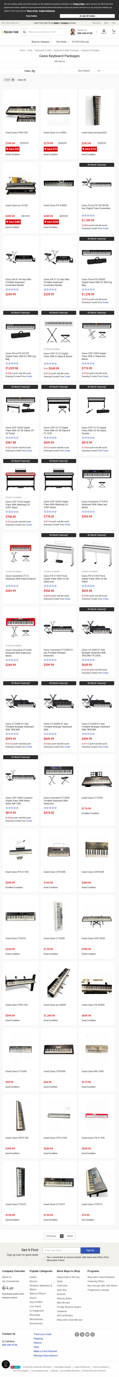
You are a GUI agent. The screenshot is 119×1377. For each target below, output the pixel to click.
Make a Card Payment (45, 1351)
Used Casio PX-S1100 (17, 872)
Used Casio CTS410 (16, 938)
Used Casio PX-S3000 (55, 205)
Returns (38, 1342)
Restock (61, 1294)
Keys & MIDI (36, 1302)
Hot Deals (61, 41)
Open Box (62, 1290)
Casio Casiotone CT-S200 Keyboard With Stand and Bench (18, 653)
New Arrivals (63, 1302)
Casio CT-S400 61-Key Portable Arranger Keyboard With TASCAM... (20, 726)
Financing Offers (96, 1281)
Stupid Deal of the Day (68, 1277)
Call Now (9, 1343)
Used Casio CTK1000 (54, 872)
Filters (27, 71)
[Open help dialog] (6, 1364)
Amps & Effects (38, 1293)
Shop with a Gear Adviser (69, 1319)
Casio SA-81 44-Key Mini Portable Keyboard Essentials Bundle (18, 282)
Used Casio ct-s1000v (55, 132)
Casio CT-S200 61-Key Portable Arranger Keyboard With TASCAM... (96, 726)
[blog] (13, 1288)
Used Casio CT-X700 (92, 797)
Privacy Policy (79, 4)
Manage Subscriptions (46, 1355)
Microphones (36, 1319)
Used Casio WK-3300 (93, 1071)
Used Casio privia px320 (94, 132)
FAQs (36, 1347)
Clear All (22, 79)
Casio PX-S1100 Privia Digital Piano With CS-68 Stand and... (56, 579)
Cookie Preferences (47, 11)
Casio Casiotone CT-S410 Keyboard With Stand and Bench (95, 504)
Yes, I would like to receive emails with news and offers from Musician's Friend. (78, 1259)
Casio (29, 50)
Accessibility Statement (70, 1371)
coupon (64, 23)
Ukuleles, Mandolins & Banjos (41, 1287)
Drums (33, 1298)
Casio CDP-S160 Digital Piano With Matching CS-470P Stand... (18, 504)
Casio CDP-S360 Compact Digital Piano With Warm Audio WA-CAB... (19, 800)
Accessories (36, 1323)
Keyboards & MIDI (43, 50)
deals (56, 23)
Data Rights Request (62, 1367)
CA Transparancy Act (39, 1371)
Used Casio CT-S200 (54, 938)
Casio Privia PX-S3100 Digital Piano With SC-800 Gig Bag (21, 356)
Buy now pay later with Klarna (102, 1285)
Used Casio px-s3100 (17, 205)
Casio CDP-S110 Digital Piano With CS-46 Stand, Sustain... (94, 430)
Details (105, 228)
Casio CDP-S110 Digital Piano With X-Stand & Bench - (59, 355)
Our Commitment (10, 1281)
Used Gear (62, 1285)
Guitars (33, 1277)
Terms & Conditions (100, 1367)
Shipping (38, 1338)
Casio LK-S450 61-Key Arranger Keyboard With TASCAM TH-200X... (94, 652)
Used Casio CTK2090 (54, 1071)
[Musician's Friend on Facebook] (77, 1334)
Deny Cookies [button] (31, 16)
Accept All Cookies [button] (87, 16)
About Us (6, 1277)
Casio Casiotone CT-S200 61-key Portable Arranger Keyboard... (59, 652)
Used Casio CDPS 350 (17, 1137)
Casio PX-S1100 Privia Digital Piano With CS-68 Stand (94, 579)
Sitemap (54, 1371)
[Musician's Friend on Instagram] (92, 1334)
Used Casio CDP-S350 (93, 938)
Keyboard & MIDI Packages (66, 50)
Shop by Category (40, 41)
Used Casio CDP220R (93, 872)
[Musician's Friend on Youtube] (87, 1334)
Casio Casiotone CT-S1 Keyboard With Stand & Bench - (21, 579)
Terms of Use (32, 11)
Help (114, 23)
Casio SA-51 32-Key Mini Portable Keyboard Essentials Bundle (56, 282)
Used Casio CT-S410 (54, 1204)
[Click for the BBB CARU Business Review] (15, 1367)
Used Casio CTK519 (92, 1204)
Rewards (97, 23)
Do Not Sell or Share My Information (37, 1367)
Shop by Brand (64, 1298)
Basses (33, 1281)
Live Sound (35, 1306)
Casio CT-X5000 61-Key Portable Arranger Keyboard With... (58, 726)
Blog (106, 23)
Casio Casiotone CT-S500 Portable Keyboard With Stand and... (57, 800)
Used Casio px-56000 (55, 1005)
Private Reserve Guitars (69, 1307)
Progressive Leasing (98, 1290)
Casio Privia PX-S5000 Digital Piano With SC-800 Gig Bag (97, 282)
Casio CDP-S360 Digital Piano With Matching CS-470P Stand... (56, 504)
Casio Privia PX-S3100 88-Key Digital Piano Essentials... (97, 207)
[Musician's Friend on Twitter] (82, 1334)
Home (22, 50)
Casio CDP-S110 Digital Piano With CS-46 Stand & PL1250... (57, 430)
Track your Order (43, 1334)
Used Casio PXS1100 (17, 1005)
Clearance (62, 1311)
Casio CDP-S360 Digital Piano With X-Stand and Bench (94, 356)
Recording (35, 1315)
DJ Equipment (37, 1310)
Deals (60, 1281)
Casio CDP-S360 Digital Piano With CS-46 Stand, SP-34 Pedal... (20, 430)
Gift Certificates (65, 1315)
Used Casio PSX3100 (17, 132)
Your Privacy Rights (20, 1371)
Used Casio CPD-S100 (55, 1137)
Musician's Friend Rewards (101, 1277)
